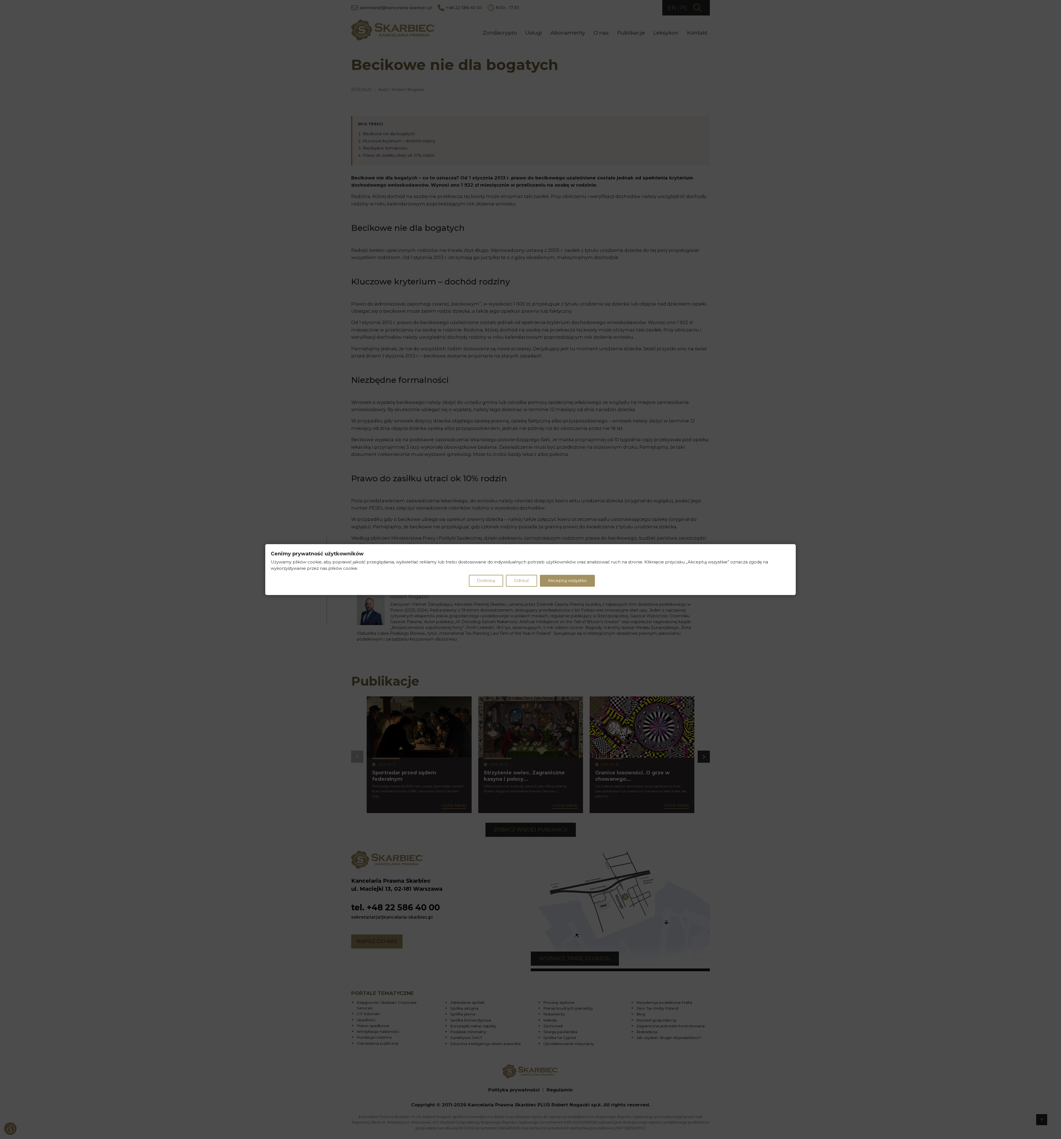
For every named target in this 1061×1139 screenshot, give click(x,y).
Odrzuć (521, 580)
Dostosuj (486, 580)
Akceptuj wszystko (567, 580)
